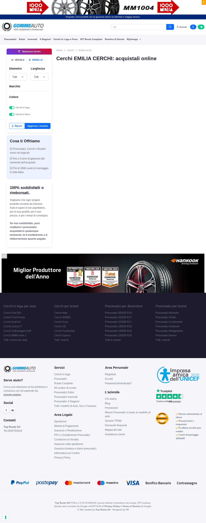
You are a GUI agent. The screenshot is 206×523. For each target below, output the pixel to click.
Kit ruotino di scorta (65, 387)
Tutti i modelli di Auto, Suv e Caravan (75, 406)
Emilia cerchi (85, 50)
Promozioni (111, 407)
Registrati (110, 374)
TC (127, 509)
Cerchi (70, 50)
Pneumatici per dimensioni (123, 306)
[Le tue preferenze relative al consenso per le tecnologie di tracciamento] (6, 517)
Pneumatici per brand (171, 306)
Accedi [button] (183, 27)
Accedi (109, 378)
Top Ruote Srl (102, 509)
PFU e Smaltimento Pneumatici (72, 435)
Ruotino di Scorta (114, 39)
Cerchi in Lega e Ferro (65, 39)
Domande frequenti (116, 425)
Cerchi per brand (66, 306)
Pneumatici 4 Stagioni (66, 401)
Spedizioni (60, 421)
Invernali (32, 39)
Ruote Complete (63, 383)
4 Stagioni (45, 39)
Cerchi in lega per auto (20, 306)
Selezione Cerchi (31, 51)
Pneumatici (10, 39)
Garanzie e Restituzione (68, 430)
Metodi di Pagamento (66, 426)
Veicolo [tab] (19, 60)
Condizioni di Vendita (66, 439)
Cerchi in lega (23, 107)
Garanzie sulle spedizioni (68, 444)
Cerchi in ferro (23, 114)
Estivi (22, 39)
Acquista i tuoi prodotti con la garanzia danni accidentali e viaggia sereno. (103, 16)
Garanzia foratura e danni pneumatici (75, 448)
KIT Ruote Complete (91, 39)
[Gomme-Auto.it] (23, 27)
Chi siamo (111, 398)
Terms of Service (131, 506)
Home (59, 50)
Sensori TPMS (113, 420)
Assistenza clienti (115, 434)
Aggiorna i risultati (37, 126)
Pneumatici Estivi (64, 392)
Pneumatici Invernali (66, 397)
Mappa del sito (113, 429)
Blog (107, 403)
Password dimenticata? (118, 383)
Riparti (18, 126)
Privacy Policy (62, 457)
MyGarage (133, 39)
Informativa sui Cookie (67, 453)
